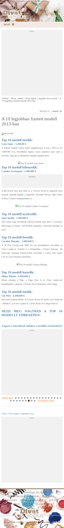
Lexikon (15, 504)
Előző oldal (7, 398)
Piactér (53, 500)
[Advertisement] (32, 63)
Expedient (28, 522)
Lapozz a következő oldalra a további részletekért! (32, 325)
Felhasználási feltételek (37, 492)
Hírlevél (28, 504)
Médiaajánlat (38, 500)
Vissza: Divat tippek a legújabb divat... (19, 413)
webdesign (20, 522)
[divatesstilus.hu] (13, 14)
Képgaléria (10, 500)
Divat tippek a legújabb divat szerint (41, 98)
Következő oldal (46, 400)
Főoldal (5, 98)
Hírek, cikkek (17, 98)
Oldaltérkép (44, 504)
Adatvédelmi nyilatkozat (23, 496)
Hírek (23, 500)
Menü (7, 24)
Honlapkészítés (9, 522)
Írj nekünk (48, 496)
